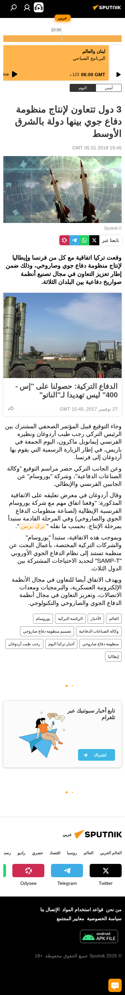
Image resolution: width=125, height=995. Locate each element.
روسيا (72, 853)
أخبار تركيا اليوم (61, 644)
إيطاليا (113, 656)
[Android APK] (99, 937)
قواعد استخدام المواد (82, 909)
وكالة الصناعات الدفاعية (99, 631)
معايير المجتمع (70, 918)
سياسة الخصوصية (104, 918)
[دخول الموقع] (27, 7)
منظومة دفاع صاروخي (100, 644)
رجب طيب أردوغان (24, 644)
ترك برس (33, 526)
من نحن (114, 909)
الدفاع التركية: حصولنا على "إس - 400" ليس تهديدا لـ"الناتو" (66, 390)
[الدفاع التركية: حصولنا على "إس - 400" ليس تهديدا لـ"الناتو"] (62, 335)
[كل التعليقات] (115, 985)
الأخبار (96, 618)
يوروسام (43, 618)
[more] (11, 408)
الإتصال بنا (50, 909)
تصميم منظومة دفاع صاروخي (47, 631)
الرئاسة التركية (70, 618)
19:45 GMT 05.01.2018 (97, 147)
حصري (37, 853)
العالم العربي (111, 853)
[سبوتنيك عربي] (108, 10)
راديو (21, 853)
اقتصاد (55, 853)
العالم (114, 618)
